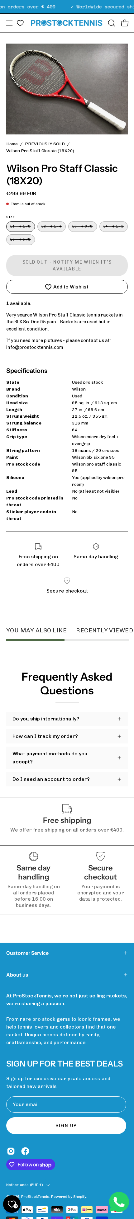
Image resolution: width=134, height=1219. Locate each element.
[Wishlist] (20, 23)
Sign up (66, 1125)
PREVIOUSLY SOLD (45, 144)
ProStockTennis (35, 1196)
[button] (111, 23)
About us (17, 975)
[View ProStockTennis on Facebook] (25, 1151)
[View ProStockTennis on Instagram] (11, 1151)
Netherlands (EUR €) (24, 1185)
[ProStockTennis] (67, 23)
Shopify (79, 1196)
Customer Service (27, 953)
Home (12, 144)
